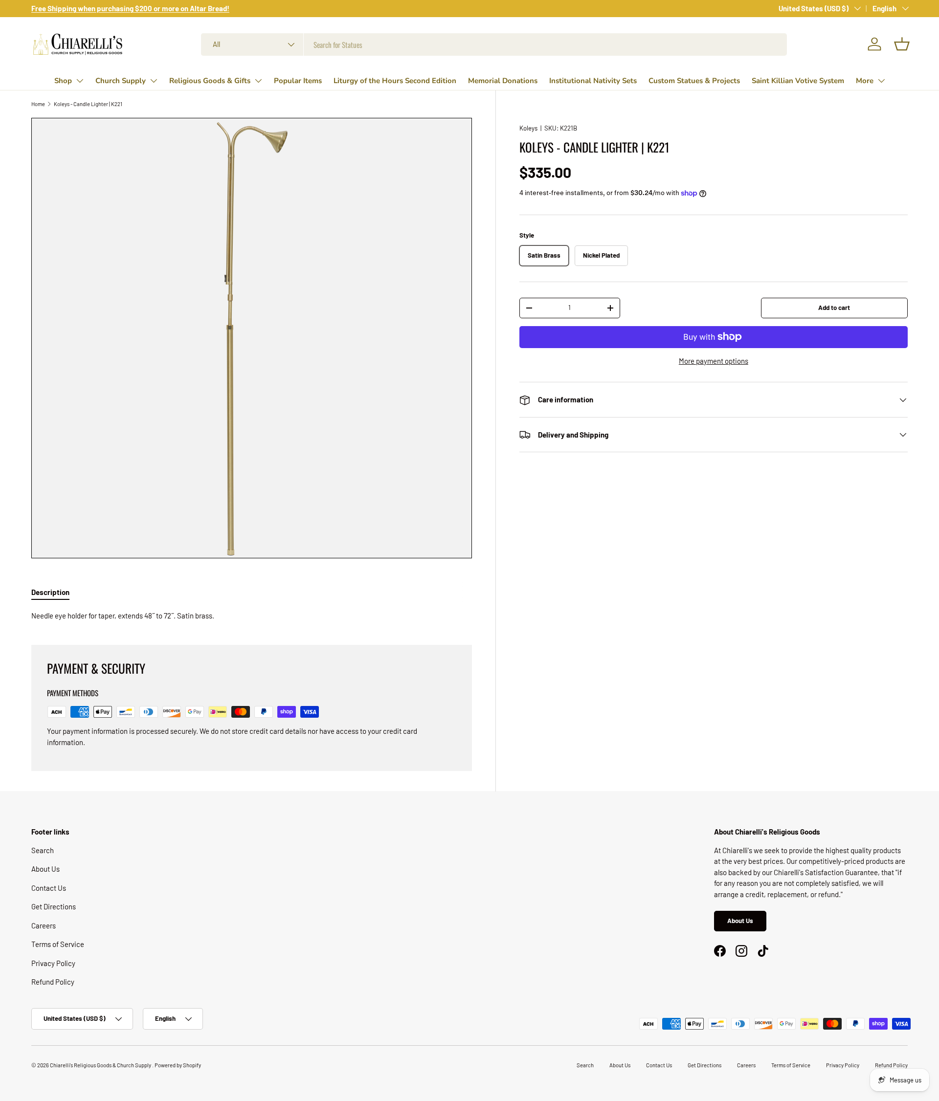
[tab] (50, 592)
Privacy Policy (53, 963)
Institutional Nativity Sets (593, 81)
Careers (43, 925)
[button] (902, 44)
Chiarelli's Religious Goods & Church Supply (101, 1065)
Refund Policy (52, 981)
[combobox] (494, 44)
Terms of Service (57, 944)
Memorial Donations (502, 81)
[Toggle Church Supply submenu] (153, 81)
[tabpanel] (251, 615)
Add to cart (834, 307)
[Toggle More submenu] (881, 81)
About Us (45, 868)
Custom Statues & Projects (694, 81)
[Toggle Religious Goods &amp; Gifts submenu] (258, 81)
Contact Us (48, 887)
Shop (63, 81)
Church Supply (120, 81)
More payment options (713, 360)
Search (42, 850)
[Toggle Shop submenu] (80, 81)
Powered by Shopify (178, 1065)
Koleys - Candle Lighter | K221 (88, 104)
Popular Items (298, 81)
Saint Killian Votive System (798, 81)
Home (38, 104)
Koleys (528, 128)
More (864, 81)
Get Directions (53, 906)
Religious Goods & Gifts (209, 81)
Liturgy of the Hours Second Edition (395, 81)
